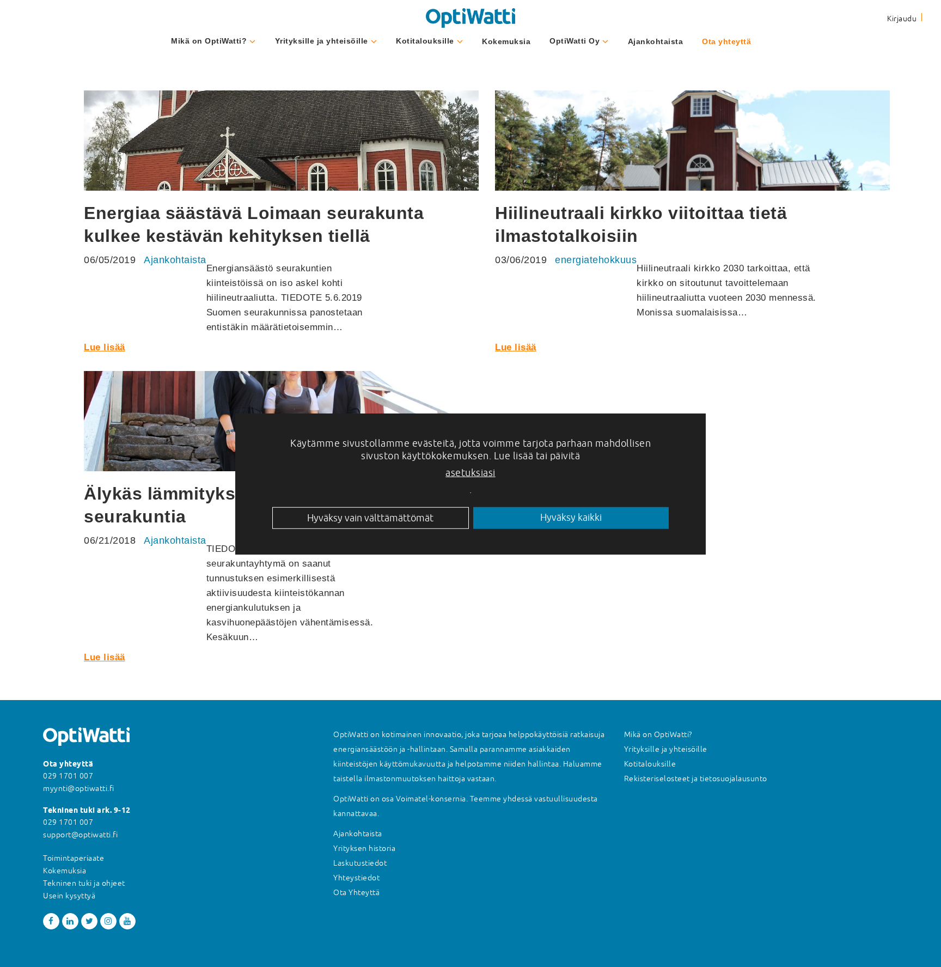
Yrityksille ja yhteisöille (321, 41)
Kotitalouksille (425, 41)
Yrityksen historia (364, 848)
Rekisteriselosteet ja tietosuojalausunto (695, 778)
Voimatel (412, 798)
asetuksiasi (470, 472)
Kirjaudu (901, 18)
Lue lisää (104, 347)
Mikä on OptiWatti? (209, 41)
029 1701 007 (68, 775)
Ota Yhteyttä (356, 892)
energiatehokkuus (596, 259)
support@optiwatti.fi (80, 834)
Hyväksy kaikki (571, 517)
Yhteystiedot (356, 877)
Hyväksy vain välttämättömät (370, 517)
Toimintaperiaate (73, 858)
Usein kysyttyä (69, 895)
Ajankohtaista (655, 41)
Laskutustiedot (360, 863)
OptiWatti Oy (574, 41)
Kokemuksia (506, 41)
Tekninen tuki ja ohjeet (84, 883)
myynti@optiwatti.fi (78, 788)
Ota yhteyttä (726, 41)
